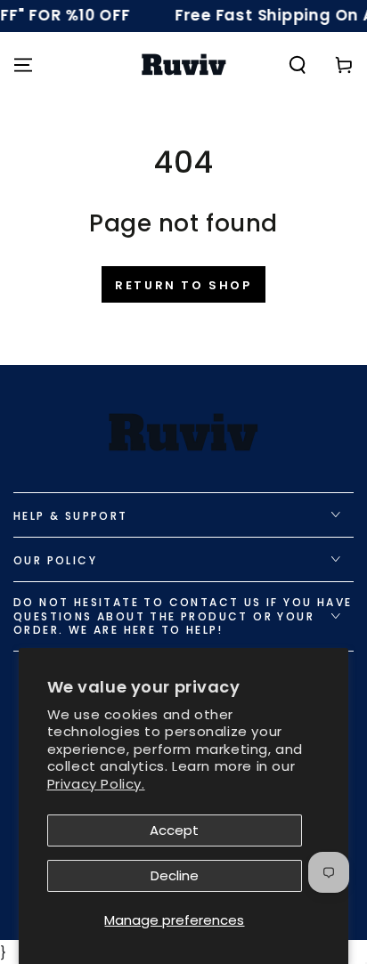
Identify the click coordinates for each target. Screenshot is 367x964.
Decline (175, 875)
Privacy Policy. (96, 783)
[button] (297, 65)
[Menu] (23, 65)
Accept (174, 830)
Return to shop (183, 285)
